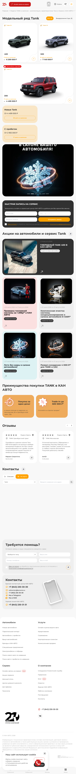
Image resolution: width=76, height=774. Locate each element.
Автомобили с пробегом (11, 635)
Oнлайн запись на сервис (13, 671)
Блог (42, 679)
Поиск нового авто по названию (14, 655)
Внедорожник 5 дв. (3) (64, 18)
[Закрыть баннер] (44, 753)
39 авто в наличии (20, 118)
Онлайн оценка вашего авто (48, 627)
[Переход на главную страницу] (4, 4)
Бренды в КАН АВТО (9, 643)
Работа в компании (45, 691)
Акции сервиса (8, 675)
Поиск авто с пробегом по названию (15, 659)
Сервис (6, 666)
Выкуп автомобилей (9, 639)
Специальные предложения (12, 647)
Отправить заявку (54, 219)
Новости (41, 683)
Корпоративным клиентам (47, 639)
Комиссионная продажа (47, 643)
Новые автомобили (9, 627)
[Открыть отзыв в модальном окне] (31, 458)
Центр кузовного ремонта (11, 683)
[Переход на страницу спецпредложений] (70, 234)
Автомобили (9, 622)
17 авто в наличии (20, 137)
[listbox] (21, 554)
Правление (42, 675)
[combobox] (19, 482)
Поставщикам (43, 695)
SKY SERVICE (6, 687)
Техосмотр (6, 691)
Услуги (41, 622)
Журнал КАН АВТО (45, 687)
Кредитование (43, 631)
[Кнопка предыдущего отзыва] (67, 425)
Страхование (43, 635)
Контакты (41, 699)
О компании (44, 666)
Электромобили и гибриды (12, 651)
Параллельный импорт (10, 631)
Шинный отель (7, 679)
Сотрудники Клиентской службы (50, 671)
